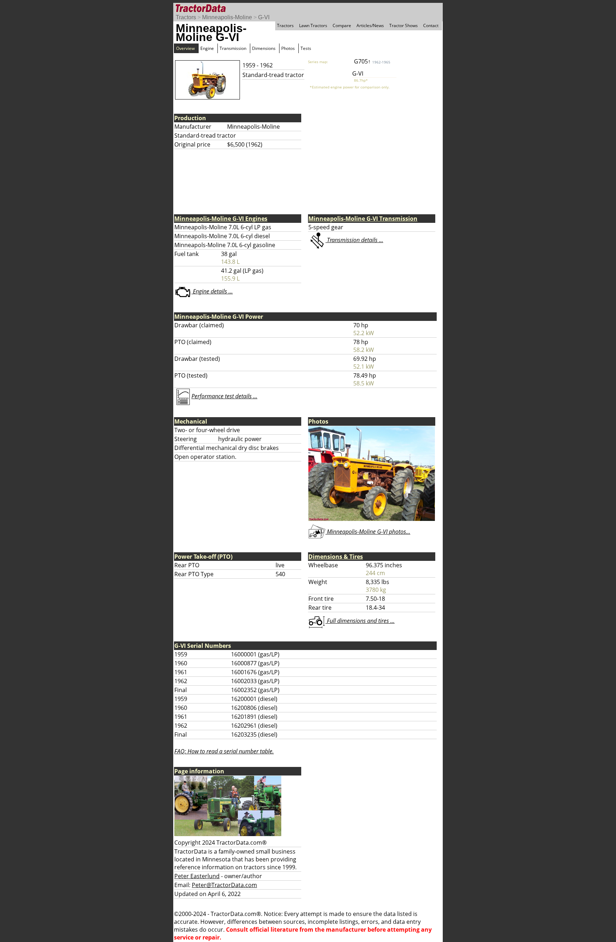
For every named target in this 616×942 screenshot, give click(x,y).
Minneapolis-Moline (227, 17)
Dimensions (264, 48)
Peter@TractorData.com (224, 885)
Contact (430, 25)
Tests (306, 48)
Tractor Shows (403, 25)
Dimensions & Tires (335, 556)
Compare (342, 25)
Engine (207, 48)
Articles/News (370, 25)
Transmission (233, 48)
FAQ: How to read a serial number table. (224, 751)
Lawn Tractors (313, 25)
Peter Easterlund (197, 876)
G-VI (264, 17)
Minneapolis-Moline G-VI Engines (220, 218)
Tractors (186, 17)
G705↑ (372, 61)
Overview (185, 48)
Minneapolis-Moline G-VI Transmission (362, 218)
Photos (288, 48)
